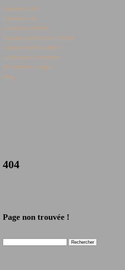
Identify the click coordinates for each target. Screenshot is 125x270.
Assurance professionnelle (31, 47)
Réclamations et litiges (27, 67)
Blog (8, 76)
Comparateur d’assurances (31, 57)
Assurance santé (20, 8)
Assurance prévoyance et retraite (38, 37)
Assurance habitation (26, 28)
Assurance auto (19, 18)
